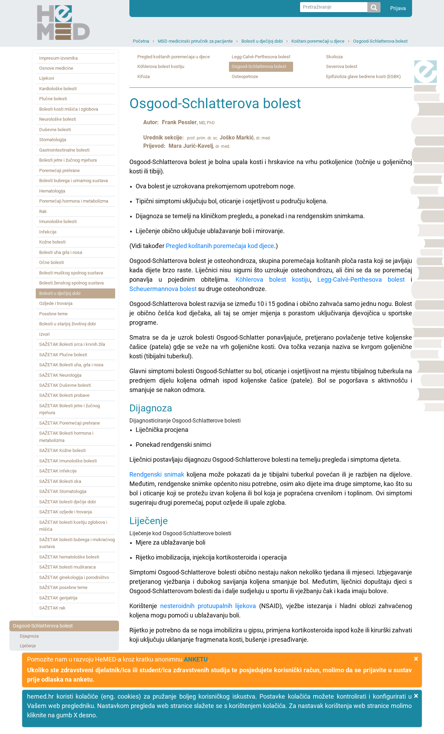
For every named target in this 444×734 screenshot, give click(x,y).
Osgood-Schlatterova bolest (43, 626)
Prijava (398, 8)
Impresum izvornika (58, 58)
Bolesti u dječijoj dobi (262, 41)
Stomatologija (52, 139)
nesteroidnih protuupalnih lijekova (208, 605)
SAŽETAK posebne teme (63, 587)
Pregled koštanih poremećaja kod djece (220, 245)
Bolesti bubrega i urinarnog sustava (73, 180)
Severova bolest (341, 66)
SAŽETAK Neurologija (60, 375)
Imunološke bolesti (58, 221)
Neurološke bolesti (57, 119)
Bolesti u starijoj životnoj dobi (67, 323)
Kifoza (143, 76)
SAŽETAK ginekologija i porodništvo (74, 577)
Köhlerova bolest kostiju (160, 66)
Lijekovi (46, 78)
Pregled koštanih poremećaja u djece (173, 56)
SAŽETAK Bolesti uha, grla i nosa (71, 364)
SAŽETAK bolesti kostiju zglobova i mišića (73, 526)
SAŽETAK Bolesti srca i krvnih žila (72, 344)
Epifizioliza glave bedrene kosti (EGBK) (363, 76)
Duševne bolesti (55, 129)
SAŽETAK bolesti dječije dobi (67, 501)
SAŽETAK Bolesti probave (64, 395)
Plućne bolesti (53, 98)
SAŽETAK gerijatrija (58, 597)
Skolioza (334, 56)
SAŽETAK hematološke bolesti (69, 557)
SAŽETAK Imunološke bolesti (68, 460)
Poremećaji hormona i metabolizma (73, 201)
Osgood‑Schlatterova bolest (380, 41)
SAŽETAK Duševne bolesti (65, 385)
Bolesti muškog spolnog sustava (71, 272)
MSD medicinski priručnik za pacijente (195, 41)
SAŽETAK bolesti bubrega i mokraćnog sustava (77, 543)
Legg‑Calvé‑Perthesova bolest (261, 56)
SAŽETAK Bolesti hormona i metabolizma (66, 436)
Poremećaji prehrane (59, 170)
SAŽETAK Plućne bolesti (63, 354)
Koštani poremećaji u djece (317, 41)
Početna (141, 41)
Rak (43, 211)
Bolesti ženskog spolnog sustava (71, 282)
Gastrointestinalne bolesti (64, 150)
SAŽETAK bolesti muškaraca (67, 567)
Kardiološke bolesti (58, 88)
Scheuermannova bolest (163, 288)
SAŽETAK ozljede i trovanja (65, 511)
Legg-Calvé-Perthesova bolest (361, 279)
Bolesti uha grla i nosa (60, 252)
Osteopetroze (245, 76)
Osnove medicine (56, 68)
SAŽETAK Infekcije (58, 470)
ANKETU (196, 659)
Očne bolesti (51, 262)
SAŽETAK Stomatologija (62, 491)
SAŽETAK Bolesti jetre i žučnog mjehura (69, 409)
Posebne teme (53, 313)
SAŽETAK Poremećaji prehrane (69, 423)
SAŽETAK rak (52, 608)
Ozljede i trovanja (55, 303)
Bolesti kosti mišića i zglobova (68, 109)
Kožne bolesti (52, 242)
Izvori (44, 334)
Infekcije (48, 231)
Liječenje (28, 645)
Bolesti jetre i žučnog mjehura (68, 160)
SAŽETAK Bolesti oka (60, 481)
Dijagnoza (29, 636)
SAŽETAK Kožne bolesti (62, 450)
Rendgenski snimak (156, 474)
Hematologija (52, 191)
